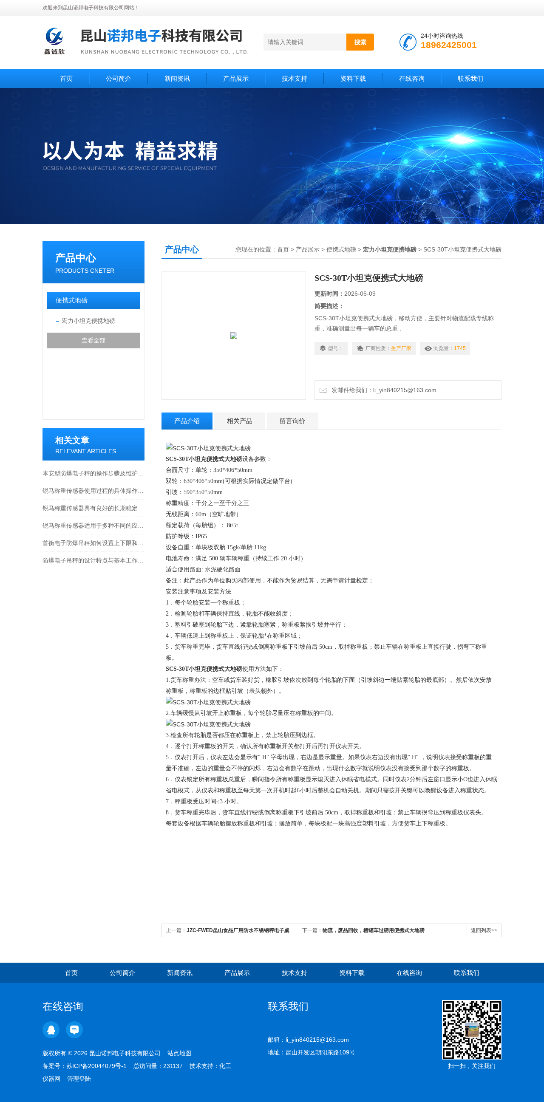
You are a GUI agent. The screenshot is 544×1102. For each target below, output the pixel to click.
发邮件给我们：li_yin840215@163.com (382, 390)
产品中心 (75, 257)
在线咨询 (412, 78)
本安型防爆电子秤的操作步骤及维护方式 (93, 473)
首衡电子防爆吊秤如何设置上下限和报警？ (93, 543)
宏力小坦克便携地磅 (88, 320)
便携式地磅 (72, 300)
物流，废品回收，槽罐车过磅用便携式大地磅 (374, 930)
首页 (66, 78)
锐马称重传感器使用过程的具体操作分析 (93, 490)
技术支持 (294, 78)
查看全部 (93, 340)
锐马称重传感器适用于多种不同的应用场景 (93, 525)
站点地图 (179, 1053)
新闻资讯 (177, 78)
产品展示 (236, 78)
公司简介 (118, 78)
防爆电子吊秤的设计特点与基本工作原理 (93, 560)
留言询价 (292, 420)
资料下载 (353, 78)
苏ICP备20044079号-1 (96, 1065)
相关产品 (239, 420)
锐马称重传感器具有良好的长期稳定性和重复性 (93, 508)
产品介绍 (187, 420)
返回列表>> (484, 930)
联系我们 (470, 78)
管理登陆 (79, 1078)
